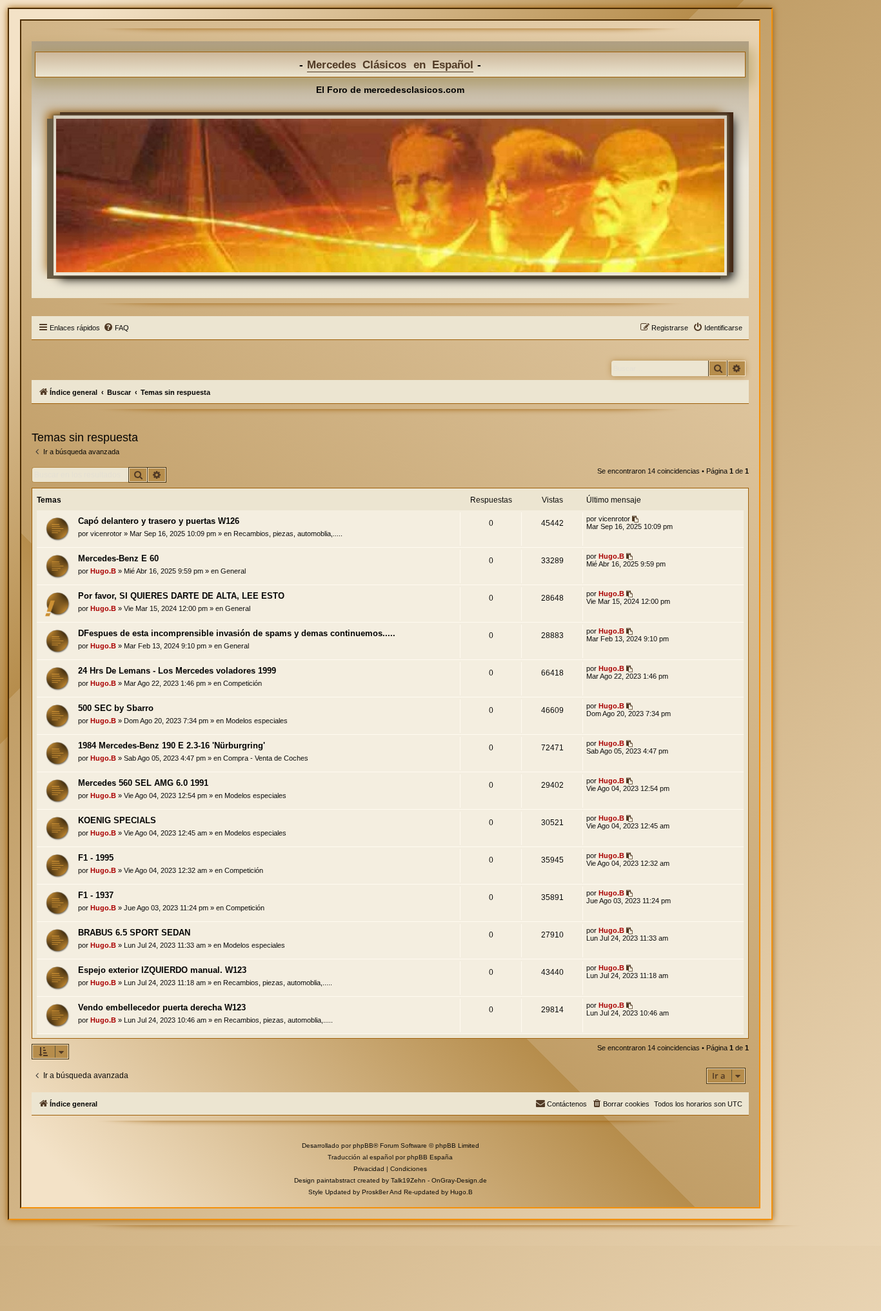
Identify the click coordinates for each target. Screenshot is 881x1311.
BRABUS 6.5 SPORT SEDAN (134, 932)
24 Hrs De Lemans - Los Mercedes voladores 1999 (177, 671)
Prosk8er (375, 1192)
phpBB (363, 1145)
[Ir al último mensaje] (636, 519)
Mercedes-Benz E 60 (118, 558)
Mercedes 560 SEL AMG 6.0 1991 (143, 783)
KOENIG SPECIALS (117, 820)
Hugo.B (103, 571)
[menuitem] (116, 327)
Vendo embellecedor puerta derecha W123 (162, 1007)
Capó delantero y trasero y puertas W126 (158, 521)
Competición (242, 683)
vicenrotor (106, 533)
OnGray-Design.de (459, 1180)
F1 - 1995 (96, 858)
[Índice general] (390, 195)
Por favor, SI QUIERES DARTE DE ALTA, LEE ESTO (181, 596)
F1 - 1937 (96, 895)
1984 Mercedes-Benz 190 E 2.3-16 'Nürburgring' (171, 745)
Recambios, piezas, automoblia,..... (287, 533)
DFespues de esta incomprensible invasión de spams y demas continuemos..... (236, 633)
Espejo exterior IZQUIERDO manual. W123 (162, 970)
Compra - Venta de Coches (265, 758)
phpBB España (430, 1157)
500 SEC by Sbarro (115, 708)
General (233, 571)
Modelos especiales (257, 721)
